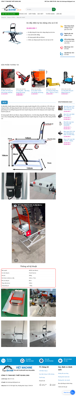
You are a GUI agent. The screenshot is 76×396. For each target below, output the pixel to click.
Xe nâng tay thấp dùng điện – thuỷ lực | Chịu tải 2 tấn (52, 91)
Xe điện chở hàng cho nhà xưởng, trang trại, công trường (7, 91)
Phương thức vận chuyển (64, 380)
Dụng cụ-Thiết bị (11, 17)
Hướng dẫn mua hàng (63, 373)
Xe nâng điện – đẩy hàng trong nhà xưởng (22, 91)
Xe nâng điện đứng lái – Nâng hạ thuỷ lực (67, 91)
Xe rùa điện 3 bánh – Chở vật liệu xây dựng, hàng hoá (37, 91)
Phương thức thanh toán (63, 376)
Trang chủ (3, 17)
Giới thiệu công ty (43, 370)
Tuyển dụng (42, 377)
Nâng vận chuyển (21, 17)
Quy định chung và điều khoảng (46, 374)
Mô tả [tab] (4, 102)
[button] (10, 14)
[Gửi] (54, 9)
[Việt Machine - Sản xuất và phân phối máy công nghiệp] (11, 7)
